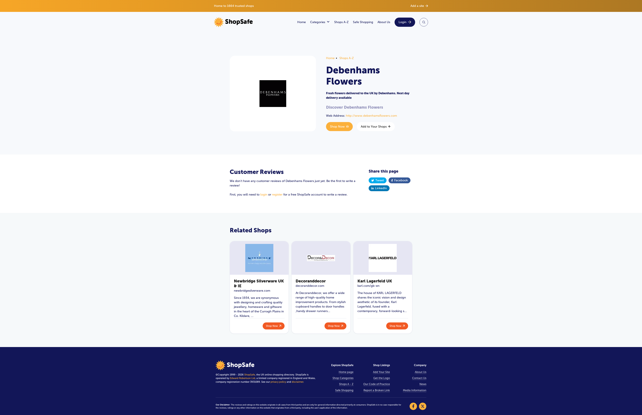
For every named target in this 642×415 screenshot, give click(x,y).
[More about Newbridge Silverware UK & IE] (259, 258)
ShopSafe (249, 374)
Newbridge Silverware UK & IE (259, 283)
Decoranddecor (311, 281)
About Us (384, 22)
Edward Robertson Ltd (242, 378)
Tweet (379, 180)
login (263, 194)
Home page (346, 372)
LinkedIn (381, 188)
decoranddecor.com (310, 285)
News (422, 384)
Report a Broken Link (376, 390)
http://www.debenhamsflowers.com (371, 115)
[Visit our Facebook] (413, 406)
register (277, 194)
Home (301, 22)
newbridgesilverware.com (252, 290)
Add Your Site (381, 372)
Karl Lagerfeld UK (374, 281)
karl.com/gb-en (368, 285)
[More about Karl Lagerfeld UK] (382, 258)
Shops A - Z (346, 384)
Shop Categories (343, 378)
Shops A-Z (341, 22)
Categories (317, 22)
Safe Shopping (363, 22)
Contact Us (419, 378)
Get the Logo (381, 378)
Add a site (417, 6)
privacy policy (278, 382)
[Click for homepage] (253, 22)
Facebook (401, 180)
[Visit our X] (422, 406)
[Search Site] (423, 22)
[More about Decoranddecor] (321, 258)
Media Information (414, 390)
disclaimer (297, 382)
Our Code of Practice (376, 384)
